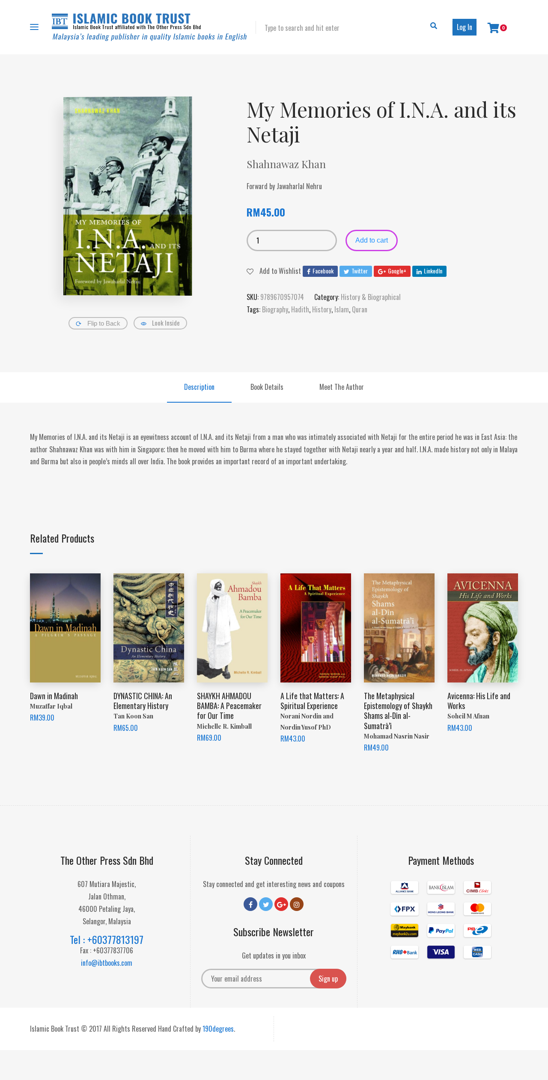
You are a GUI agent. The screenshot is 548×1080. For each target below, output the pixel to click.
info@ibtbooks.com (106, 963)
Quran (359, 309)
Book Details (266, 387)
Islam (341, 309)
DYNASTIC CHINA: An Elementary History (142, 700)
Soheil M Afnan (468, 716)
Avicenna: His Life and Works (478, 700)
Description (199, 387)
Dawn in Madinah (54, 695)
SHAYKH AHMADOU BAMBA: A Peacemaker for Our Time (229, 705)
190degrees (218, 1029)
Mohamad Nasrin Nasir (396, 736)
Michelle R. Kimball (224, 726)
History (321, 309)
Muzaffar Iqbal (51, 706)
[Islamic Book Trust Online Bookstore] (149, 27)
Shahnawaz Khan (286, 164)
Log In (464, 27)
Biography (275, 309)
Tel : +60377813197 (106, 939)
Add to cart (371, 240)
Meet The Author (341, 387)
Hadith (300, 309)
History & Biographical (371, 297)
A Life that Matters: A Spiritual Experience (312, 700)
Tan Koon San (133, 716)
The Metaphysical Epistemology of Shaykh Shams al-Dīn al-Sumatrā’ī (398, 710)
